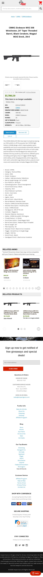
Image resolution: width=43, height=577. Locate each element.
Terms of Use (21, 483)
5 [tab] (17, 288)
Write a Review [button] (31, 92)
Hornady (21, 452)
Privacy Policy (21, 485)
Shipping (21, 413)
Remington (21, 467)
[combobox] (20, 8)
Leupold (21, 462)
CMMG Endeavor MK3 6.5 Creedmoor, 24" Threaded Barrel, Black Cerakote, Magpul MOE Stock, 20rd (31, 313)
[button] (21, 523)
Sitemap (21, 415)
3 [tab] (10, 288)
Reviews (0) (23, 132)
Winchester (21, 460)
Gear (21, 436)
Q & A (10, 136)
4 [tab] (13, 288)
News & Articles (21, 409)
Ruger (21, 456)
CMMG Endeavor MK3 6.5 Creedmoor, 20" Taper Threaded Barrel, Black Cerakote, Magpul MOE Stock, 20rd (11, 314)
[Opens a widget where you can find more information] (35, 573)
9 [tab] (29, 288)
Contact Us (21, 487)
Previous (4, 288)
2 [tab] (7, 288)
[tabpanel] (11, 270)
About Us (21, 411)
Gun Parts (21, 431)
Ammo (21, 429)
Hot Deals (21, 438)
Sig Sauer (21, 454)
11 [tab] (36, 288)
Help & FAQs (22, 481)
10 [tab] (32, 288)
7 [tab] (23, 288)
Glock (21, 458)
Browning (21, 448)
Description (10, 132)
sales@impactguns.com (22, 397)
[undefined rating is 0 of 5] (10, 92)
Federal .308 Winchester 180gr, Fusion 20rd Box (11, 271)
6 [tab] (20, 288)
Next (38, 288)
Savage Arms (21, 450)
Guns (21, 427)
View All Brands (21, 469)
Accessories (22, 434)
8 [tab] (26, 288)
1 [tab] (18, 329)
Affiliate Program (21, 417)
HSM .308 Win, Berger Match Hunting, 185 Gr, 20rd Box (29, 272)
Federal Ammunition (21, 465)
